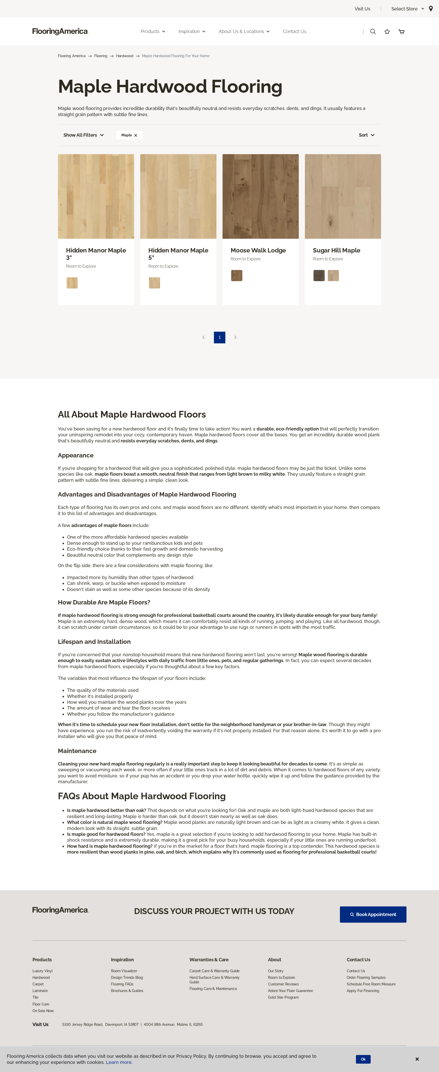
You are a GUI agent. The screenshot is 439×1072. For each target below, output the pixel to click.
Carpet (38, 984)
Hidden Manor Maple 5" (178, 254)
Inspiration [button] (189, 31)
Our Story (276, 971)
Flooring (100, 56)
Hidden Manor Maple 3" (96, 254)
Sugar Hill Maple (336, 250)
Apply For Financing (363, 991)
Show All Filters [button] (80, 135)
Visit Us (362, 8)
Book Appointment (376, 914)
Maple (126, 135)
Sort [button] (363, 135)
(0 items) (401, 31)
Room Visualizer (124, 971)
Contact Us (294, 31)
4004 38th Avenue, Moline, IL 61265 (173, 1024)
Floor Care (41, 1004)
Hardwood (124, 56)
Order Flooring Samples (366, 977)
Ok (363, 1059)
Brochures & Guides (127, 991)
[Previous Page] (203, 338)
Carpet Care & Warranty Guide (215, 971)
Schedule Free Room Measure (371, 984)
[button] (408, 9)
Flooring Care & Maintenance (213, 989)
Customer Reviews (283, 984)
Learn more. (119, 1062)
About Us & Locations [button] (241, 31)
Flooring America (72, 56)
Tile (35, 997)
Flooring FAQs (122, 984)
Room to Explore (281, 977)
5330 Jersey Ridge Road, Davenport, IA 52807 (100, 1024)
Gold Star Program (283, 997)
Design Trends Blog (127, 977)
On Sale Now (43, 1011)
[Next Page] (235, 338)
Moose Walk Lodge (258, 250)
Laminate (40, 991)
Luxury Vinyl (43, 971)
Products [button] (150, 31)
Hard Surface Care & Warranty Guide (215, 979)
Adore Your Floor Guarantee (290, 991)
